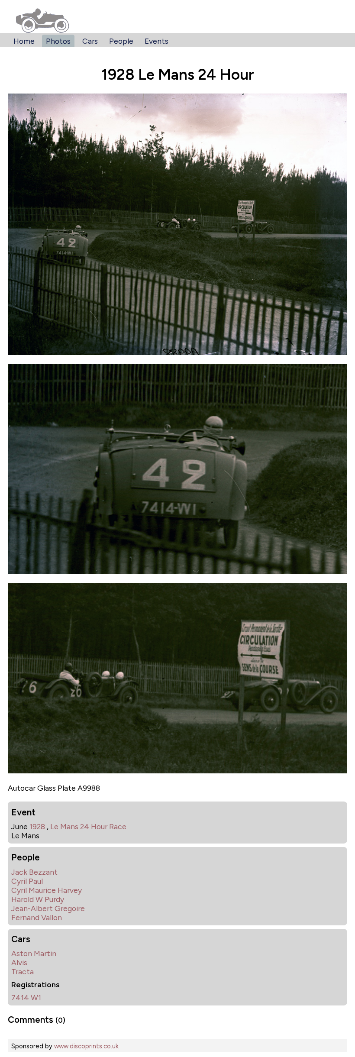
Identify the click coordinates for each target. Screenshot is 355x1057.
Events (156, 40)
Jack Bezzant (34, 871)
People (121, 40)
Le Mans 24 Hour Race (88, 826)
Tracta (22, 971)
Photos (58, 40)
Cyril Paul (27, 881)
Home (24, 40)
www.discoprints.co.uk (86, 1046)
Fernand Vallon (36, 917)
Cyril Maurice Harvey (46, 890)
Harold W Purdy (37, 899)
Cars (90, 40)
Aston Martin (33, 953)
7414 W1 (26, 997)
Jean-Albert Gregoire (48, 908)
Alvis (19, 962)
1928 (37, 826)
